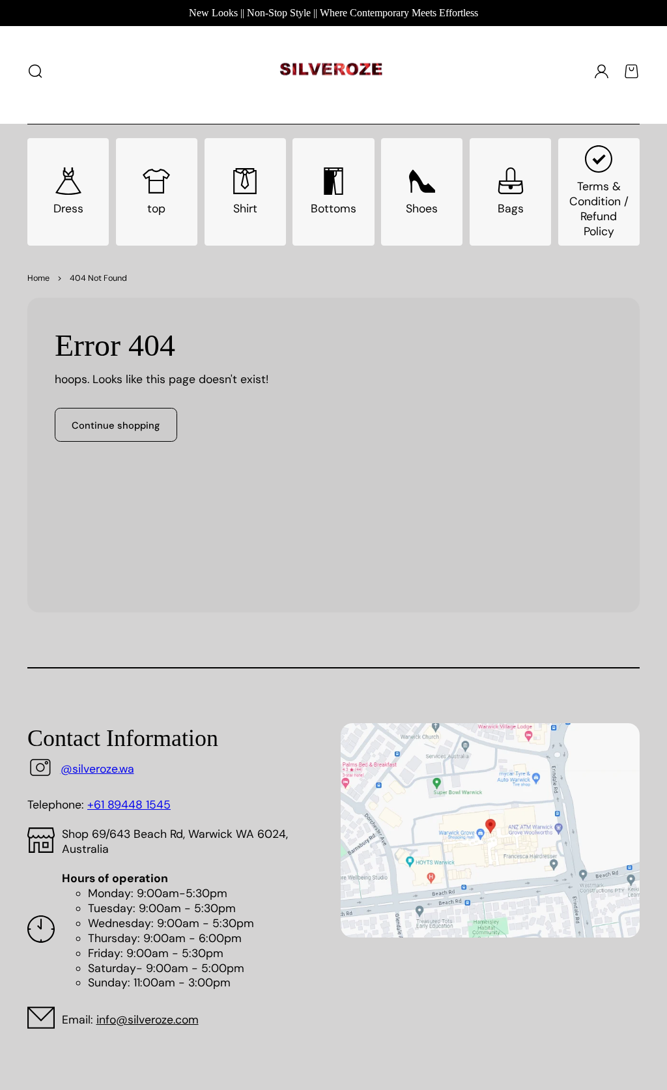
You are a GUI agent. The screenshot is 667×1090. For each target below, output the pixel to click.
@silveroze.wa (97, 769)
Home (38, 278)
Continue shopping (116, 425)
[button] (36, 71)
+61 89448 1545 (129, 804)
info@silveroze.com (147, 1019)
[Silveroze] (331, 71)
